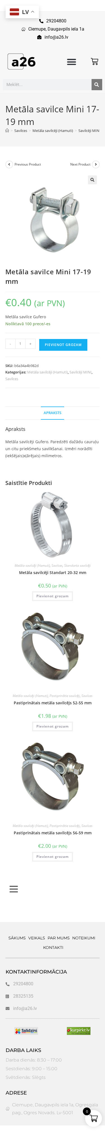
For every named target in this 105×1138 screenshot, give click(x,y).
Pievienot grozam (63, 344)
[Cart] (94, 61)
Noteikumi (83, 937)
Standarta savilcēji (77, 565)
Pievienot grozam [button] (52, 596)
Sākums (17, 937)
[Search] (97, 84)
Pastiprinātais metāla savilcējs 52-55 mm (53, 702)
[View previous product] (9, 164)
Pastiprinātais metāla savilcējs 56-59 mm (53, 832)
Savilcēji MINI (80, 372)
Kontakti (53, 947)
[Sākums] (7, 130)
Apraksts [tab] (52, 412)
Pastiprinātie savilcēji (65, 695)
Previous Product (28, 164)
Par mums (59, 937)
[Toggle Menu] (13, 889)
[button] (71, 62)
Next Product (80, 164)
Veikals (36, 937)
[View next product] (96, 164)
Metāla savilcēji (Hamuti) (47, 372)
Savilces (11, 378)
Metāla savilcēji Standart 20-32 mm (52, 572)
